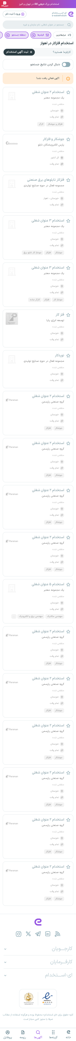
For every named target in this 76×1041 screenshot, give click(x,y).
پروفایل (7, 1037)
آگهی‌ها (38, 1037)
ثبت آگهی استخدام (17, 52)
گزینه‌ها (53, 1037)
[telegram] (38, 934)
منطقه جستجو (19, 35)
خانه (68, 1037)
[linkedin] (48, 934)
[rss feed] (57, 934)
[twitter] (28, 934)
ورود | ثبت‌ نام (13, 14)
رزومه (23, 1037)
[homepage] (38, 922)
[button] (63, 35)
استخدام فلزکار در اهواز (56, 43)
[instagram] (19, 934)
